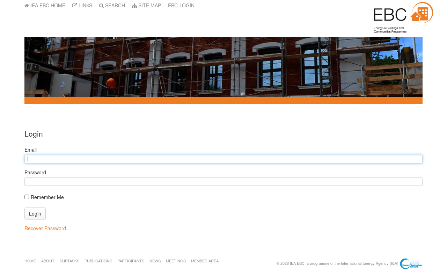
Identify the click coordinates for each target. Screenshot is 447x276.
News (155, 260)
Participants (130, 260)
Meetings (176, 260)
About (47, 260)
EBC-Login (181, 5)
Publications (98, 260)
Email (30, 149)
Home (30, 260)
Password (35, 172)
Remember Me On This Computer (47, 197)
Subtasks (69, 260)
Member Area (205, 260)
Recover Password (45, 228)
